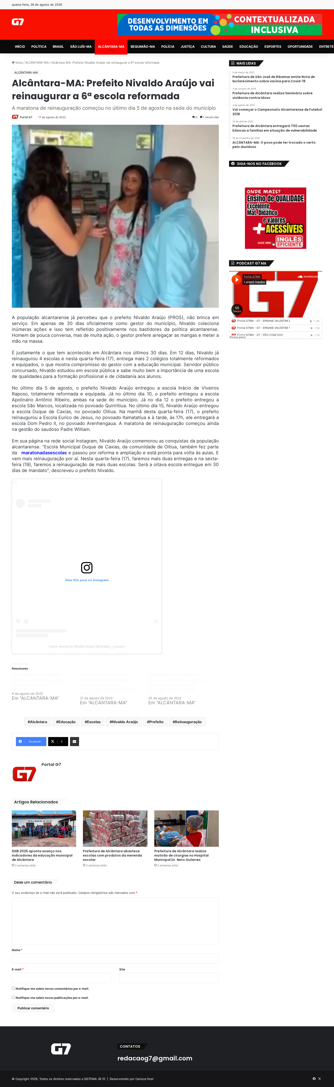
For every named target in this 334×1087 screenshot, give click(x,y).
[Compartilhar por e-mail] (74, 741)
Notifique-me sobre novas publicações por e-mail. (52, 998)
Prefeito (156, 722)
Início (19, 62)
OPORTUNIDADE (300, 46)
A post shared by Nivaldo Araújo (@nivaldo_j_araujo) (87, 646)
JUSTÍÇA (187, 46)
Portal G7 (26, 117)
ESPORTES (272, 46)
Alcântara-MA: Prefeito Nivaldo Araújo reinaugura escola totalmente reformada (39, 682)
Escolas (94, 722)
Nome (17, 950)
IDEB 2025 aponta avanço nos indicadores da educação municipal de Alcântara (42, 855)
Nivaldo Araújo (125, 722)
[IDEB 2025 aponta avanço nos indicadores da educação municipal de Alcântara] (44, 828)
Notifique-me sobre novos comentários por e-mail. (52, 988)
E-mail (18, 969)
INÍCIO (20, 46)
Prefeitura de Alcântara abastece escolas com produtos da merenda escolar (112, 855)
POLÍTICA (38, 46)
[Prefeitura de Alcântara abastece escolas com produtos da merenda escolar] (115, 828)
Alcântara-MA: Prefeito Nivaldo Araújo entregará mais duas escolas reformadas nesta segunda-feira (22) (109, 684)
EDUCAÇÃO (248, 46)
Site (122, 969)
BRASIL (58, 46)
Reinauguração (188, 722)
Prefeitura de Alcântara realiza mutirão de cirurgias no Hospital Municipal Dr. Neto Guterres (181, 855)
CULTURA (208, 46)
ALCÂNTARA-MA (111, 46)
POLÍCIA (167, 46)
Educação (67, 722)
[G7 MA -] (18, 21)
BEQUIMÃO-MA (143, 46)
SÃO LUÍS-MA (81, 46)
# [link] (42, 452)
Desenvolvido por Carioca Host (132, 1079)
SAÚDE (227, 46)
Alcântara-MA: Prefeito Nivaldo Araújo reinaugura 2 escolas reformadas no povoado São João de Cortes (178, 684)
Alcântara (38, 722)
